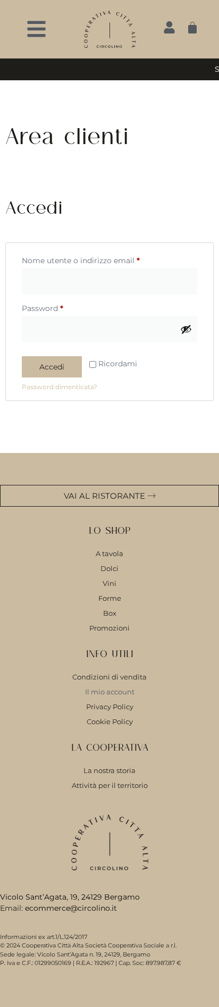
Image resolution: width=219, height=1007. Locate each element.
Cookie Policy (110, 721)
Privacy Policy (109, 706)
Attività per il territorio (110, 785)
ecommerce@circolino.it (71, 908)
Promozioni (109, 628)
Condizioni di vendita (109, 677)
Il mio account (109, 691)
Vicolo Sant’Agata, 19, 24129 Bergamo (70, 897)
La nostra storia (109, 770)
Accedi (51, 367)
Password (59, 307)
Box (109, 613)
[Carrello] (192, 27)
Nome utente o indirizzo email (98, 259)
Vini (109, 583)
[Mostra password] (186, 329)
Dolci (109, 568)
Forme (109, 598)
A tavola (109, 553)
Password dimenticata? (59, 387)
